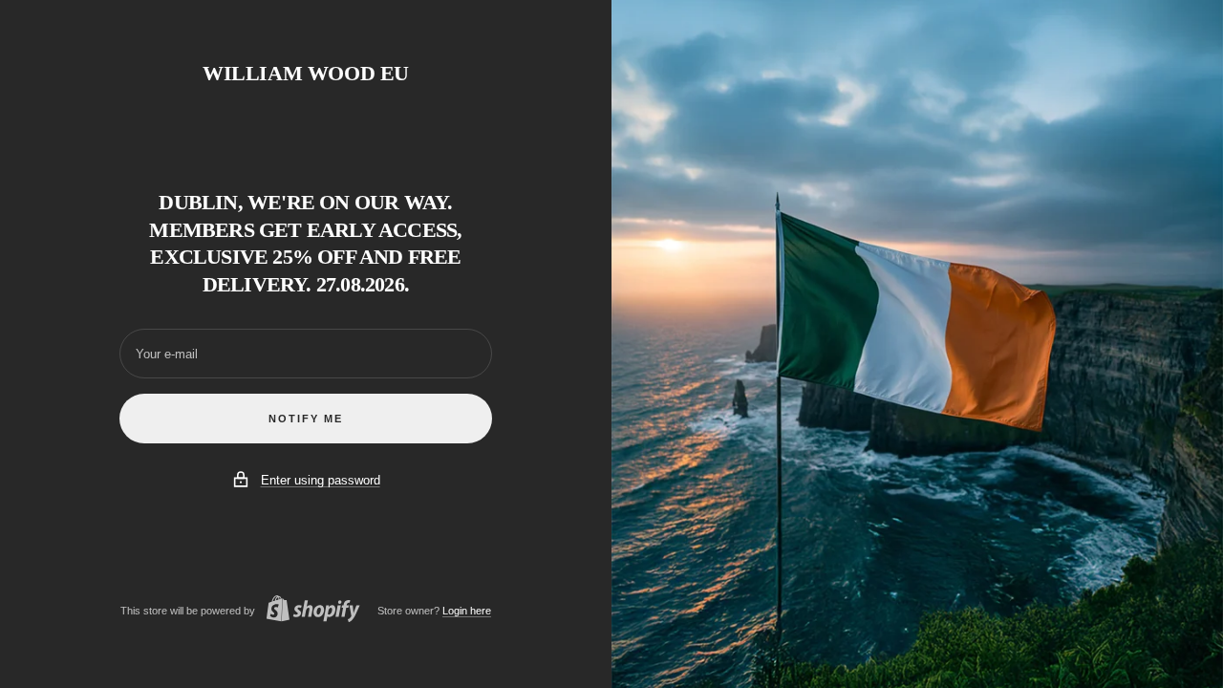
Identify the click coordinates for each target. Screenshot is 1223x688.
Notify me (305, 418)
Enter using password (320, 480)
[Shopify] (307, 611)
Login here (466, 610)
